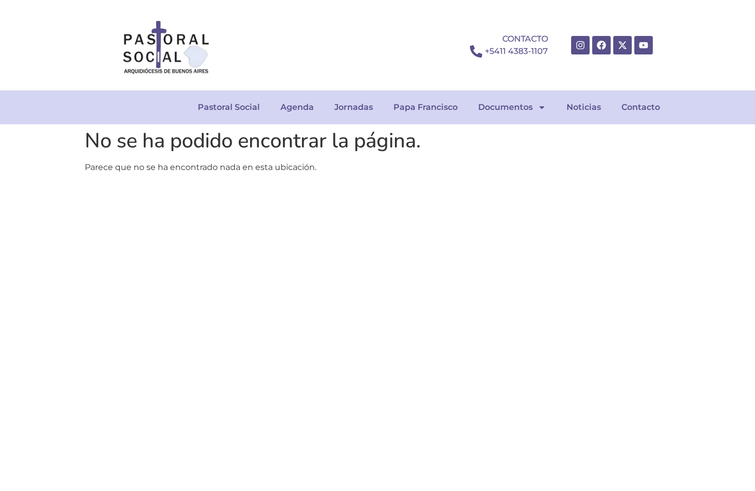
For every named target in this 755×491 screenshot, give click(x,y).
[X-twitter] (622, 45)
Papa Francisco (425, 107)
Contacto (640, 107)
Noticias (584, 107)
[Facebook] (601, 45)
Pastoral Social (229, 107)
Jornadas (353, 107)
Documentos (505, 107)
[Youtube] (643, 45)
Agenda (297, 107)
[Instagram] (580, 45)
